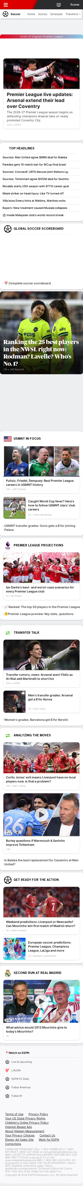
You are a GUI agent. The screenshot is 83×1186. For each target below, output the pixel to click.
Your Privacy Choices (19, 1135)
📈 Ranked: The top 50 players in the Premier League (42, 607)
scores (74, 4)
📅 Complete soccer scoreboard (27, 283)
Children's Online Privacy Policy (27, 1122)
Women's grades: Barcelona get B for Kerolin (36, 719)
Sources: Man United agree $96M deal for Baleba (35, 157)
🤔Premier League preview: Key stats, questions (39, 614)
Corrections (13, 1144)
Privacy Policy (38, 1114)
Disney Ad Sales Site (19, 1139)
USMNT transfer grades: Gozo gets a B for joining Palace (39, 527)
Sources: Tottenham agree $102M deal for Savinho (36, 179)
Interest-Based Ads (18, 1127)
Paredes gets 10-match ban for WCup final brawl (34, 164)
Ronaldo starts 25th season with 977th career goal (36, 186)
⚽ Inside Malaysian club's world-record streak (33, 215)
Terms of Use (14, 1114)
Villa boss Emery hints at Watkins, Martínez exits (34, 200)
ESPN (22, 4)
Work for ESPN (49, 1139)
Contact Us (47, 1135)
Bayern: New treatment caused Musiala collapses (35, 208)
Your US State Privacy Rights (25, 1118)
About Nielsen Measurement (24, 1131)
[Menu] (5, 4)
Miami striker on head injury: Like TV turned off (33, 193)
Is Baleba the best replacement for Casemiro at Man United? (41, 862)
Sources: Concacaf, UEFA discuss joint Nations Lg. (36, 171)
